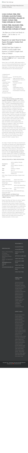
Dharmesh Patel (18, 363)
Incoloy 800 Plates (19, 249)
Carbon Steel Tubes (19, 258)
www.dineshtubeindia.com (7, 267)
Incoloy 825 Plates (19, 246)
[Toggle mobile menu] (25, 2)
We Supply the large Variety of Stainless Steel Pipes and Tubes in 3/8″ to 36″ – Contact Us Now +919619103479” (13, 58)
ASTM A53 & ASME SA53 (20, 256)
